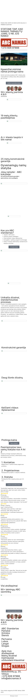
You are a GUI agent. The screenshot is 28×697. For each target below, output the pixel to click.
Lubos (4, 641)
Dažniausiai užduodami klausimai (12, 659)
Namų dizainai (9, 655)
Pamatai (5, 630)
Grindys (5, 633)
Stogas (5, 645)
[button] (14, 50)
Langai (5, 643)
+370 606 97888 (10, 47)
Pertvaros (6, 639)
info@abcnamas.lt (11, 678)
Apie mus (6, 651)
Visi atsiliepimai (9, 585)
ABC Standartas (10, 628)
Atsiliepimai (7, 653)
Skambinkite (8, 16)
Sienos (5, 635)
